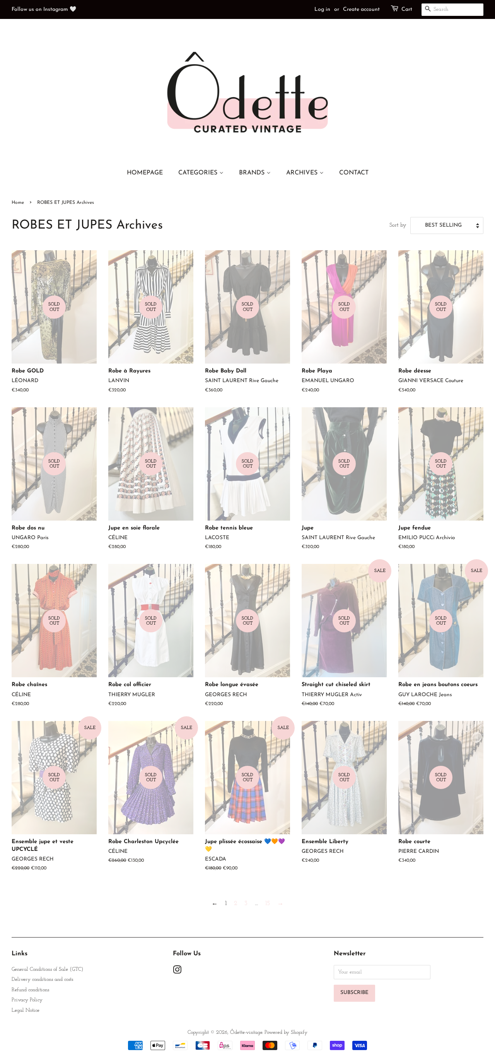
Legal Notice (25, 1010)
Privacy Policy (27, 1000)
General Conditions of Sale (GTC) (47, 969)
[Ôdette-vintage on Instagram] (177, 971)
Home (18, 202)
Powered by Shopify (286, 1032)
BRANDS (252, 173)
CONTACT (354, 173)
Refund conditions (30, 989)
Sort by (397, 225)
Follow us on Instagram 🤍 (44, 9)
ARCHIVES (302, 173)
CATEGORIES (198, 173)
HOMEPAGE (145, 173)
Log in (322, 9)
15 (267, 903)
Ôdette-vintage (246, 1032)
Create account (361, 9)
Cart (406, 9)
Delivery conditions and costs (42, 979)
